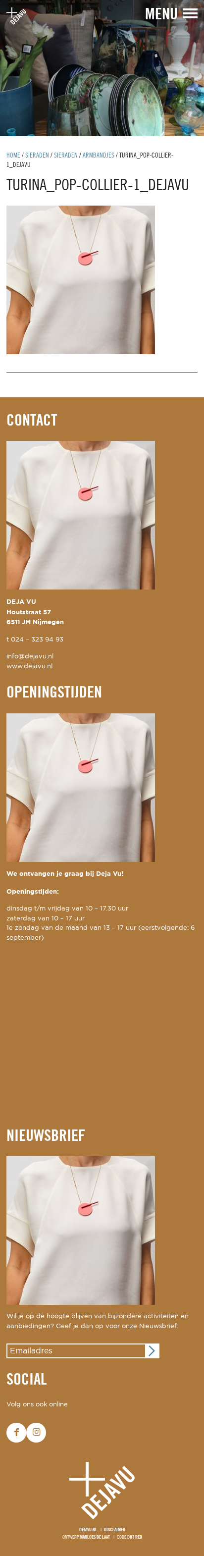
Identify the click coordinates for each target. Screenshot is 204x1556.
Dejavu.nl (88, 1530)
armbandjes (98, 156)
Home (13, 156)
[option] (102, 68)
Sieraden (37, 156)
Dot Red (134, 1537)
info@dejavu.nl (29, 656)
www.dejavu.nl (29, 666)
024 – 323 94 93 (37, 640)
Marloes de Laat (95, 1537)
